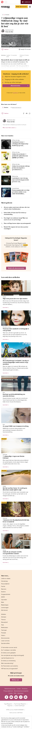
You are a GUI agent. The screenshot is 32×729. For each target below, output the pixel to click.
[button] (26, 2)
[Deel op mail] (26, 113)
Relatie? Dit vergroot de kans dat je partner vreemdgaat (16, 227)
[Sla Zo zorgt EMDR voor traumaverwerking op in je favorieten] (29, 409)
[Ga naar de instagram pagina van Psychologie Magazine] (21, 697)
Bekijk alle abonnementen (16, 268)
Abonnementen (15, 85)
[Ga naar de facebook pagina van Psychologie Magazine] (6, 697)
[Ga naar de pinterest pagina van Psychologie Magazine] (25, 697)
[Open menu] (30, 6)
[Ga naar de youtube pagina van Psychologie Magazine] (16, 697)
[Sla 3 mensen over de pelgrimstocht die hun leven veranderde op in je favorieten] (29, 503)
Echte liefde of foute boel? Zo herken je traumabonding (15, 213)
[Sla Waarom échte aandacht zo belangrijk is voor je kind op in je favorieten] (29, 312)
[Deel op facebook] (23, 113)
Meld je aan (15, 680)
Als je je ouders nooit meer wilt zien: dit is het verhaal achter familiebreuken (16, 208)
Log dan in (15, 92)
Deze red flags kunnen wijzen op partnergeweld (17, 223)
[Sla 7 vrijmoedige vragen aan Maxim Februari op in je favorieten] (29, 439)
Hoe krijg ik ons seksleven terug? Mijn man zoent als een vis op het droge (16, 218)
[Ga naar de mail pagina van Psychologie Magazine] (11, 697)
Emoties (7, 14)
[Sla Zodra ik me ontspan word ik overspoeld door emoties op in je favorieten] (29, 535)
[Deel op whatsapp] (29, 113)
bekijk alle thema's (16, 107)
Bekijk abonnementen (21, 6)
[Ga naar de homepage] (5, 7)
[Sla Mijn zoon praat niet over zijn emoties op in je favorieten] (29, 282)
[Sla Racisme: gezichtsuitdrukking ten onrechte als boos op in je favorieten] (29, 377)
